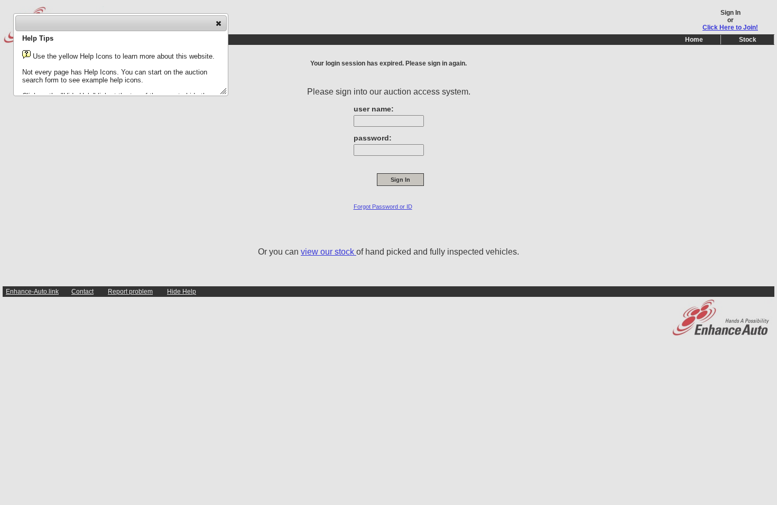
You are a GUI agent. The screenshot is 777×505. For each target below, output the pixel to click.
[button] (218, 23)
